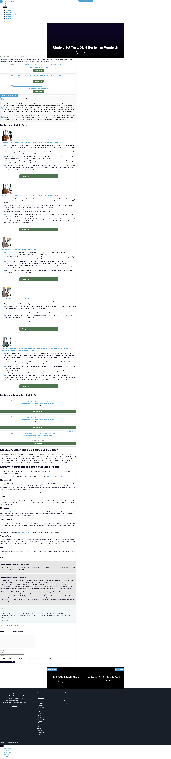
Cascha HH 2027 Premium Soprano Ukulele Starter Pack (18, 249)
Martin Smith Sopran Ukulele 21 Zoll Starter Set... (38, 435)
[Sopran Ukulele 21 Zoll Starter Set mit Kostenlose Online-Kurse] (38, 401)
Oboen (40, 721)
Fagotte (41, 705)
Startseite (9, 10)
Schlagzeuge (40, 728)
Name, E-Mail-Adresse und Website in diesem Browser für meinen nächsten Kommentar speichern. (27, 658)
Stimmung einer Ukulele (8, 511)
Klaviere (8, 16)
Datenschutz (66, 700)
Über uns (66, 706)
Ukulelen (4, 56)
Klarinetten (41, 711)
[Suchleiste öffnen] (5, 3)
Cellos (40, 701)
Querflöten (40, 725)
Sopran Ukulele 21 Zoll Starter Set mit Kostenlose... (38, 403)
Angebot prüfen (37, 411)
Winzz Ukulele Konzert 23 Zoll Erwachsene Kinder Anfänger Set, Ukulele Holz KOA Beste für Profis (31, 142)
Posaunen (40, 723)
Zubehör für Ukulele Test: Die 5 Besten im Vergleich (66, 678)
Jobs (65, 710)
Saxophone (41, 726)
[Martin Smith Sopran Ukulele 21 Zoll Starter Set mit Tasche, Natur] (38, 434)
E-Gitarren (40, 703)
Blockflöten (41, 700)
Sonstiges (40, 730)
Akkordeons (9, 12)
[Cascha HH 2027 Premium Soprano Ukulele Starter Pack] (38, 86)
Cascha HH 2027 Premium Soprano (38, 88)
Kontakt (66, 703)
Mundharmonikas (11, 14)
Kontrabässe (40, 717)
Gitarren (8, 18)
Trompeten (41, 732)
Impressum (65, 697)
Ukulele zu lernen (27, 492)
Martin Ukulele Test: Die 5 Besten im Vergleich (104, 677)
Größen (19, 500)
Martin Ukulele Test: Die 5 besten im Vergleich (58, 476)
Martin (8, 610)
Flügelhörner (41, 707)
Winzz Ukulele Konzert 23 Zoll (39, 67)
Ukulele (4, 59)
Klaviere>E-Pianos (40, 715)
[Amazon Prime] (71, 431)
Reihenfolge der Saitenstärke (25, 532)
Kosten (21, 551)
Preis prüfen (37, 70)
